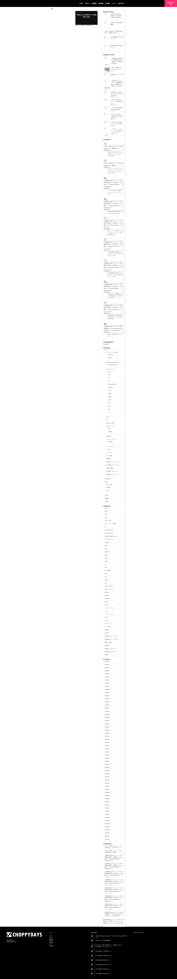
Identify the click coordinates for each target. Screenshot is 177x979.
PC (107, 419)
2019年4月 (107, 808)
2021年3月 (107, 758)
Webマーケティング (110, 426)
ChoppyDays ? (106, 344)
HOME (81, 3)
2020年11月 (107, 770)
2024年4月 (107, 680)
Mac (107, 416)
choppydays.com (10, 940)
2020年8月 (107, 780)
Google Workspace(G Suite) (112, 362)
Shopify (109, 357)
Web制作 (108, 487)
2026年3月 (107, 661)
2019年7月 (107, 801)
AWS (109, 371)
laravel (109, 390)
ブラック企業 (109, 455)
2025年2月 (107, 673)
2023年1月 (107, 708)
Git (108, 381)
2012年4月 (107, 839)
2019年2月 (107, 811)
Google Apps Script (112, 364)
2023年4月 (107, 702)
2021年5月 (107, 751)
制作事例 (101, 3)
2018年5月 (107, 823)
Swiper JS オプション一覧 (117, 74)
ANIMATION (121, 3)
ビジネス (108, 449)
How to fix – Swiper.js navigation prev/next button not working (117, 116)
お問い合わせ (171, 2)
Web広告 (110, 431)
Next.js (109, 396)
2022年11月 (107, 714)
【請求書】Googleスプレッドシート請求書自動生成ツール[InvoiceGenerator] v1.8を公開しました (113, 328)
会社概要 (107, 3)
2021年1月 (107, 764)
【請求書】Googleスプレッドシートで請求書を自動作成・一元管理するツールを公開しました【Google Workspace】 (114, 84)
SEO (109, 428)
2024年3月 (107, 683)
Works (106, 482)
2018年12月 (107, 814)
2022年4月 (107, 726)
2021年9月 (107, 742)
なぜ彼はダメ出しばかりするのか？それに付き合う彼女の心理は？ (117, 93)
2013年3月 (107, 833)
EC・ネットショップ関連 (111, 352)
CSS (109, 374)
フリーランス (109, 452)
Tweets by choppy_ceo (139, 932)
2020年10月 (107, 773)
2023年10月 (107, 689)
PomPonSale (107, 479)
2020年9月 (107, 776)
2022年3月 (107, 730)
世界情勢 (108, 458)
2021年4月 (107, 755)
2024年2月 (107, 686)
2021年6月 (107, 748)
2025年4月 (107, 670)
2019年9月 (107, 798)
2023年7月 (107, 695)
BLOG (106, 349)
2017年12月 (107, 829)
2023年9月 (107, 692)
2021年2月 (107, 761)
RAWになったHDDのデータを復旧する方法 (84, 25)
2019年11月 (107, 795)
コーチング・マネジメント (112, 439)
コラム (114, 3)
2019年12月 (107, 792)
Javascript (110, 387)
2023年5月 (107, 698)
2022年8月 (107, 720)
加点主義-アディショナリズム (112, 461)
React (109, 406)
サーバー (110, 412)
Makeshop (110, 354)
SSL (109, 409)
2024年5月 (107, 677)
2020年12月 (107, 767)
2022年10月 (107, 717)
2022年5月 (107, 723)
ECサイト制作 (109, 484)
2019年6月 (107, 805)
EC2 (109, 377)
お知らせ (87, 3)
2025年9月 (107, 667)
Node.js (110, 399)
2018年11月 (107, 817)
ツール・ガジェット (110, 446)
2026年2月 (107, 664)
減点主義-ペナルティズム (111, 471)
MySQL (109, 393)
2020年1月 (107, 789)
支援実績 (94, 3)
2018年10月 (107, 820)
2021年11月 (107, 739)
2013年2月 (107, 836)
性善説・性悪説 (109, 468)
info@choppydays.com (11, 941)
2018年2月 (107, 826)
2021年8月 (107, 745)
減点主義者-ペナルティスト (112, 474)
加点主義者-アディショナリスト (113, 465)
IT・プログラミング (110, 369)
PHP (109, 402)
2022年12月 (107, 711)
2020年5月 (107, 786)
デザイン (108, 490)
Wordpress (108, 436)
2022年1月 (107, 736)
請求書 (106, 501)
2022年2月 (107, 733)
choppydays (107, 186)
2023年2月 (107, 705)
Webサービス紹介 (110, 423)
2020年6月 (107, 783)
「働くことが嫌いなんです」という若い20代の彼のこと (117, 101)
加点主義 (110, 441)
